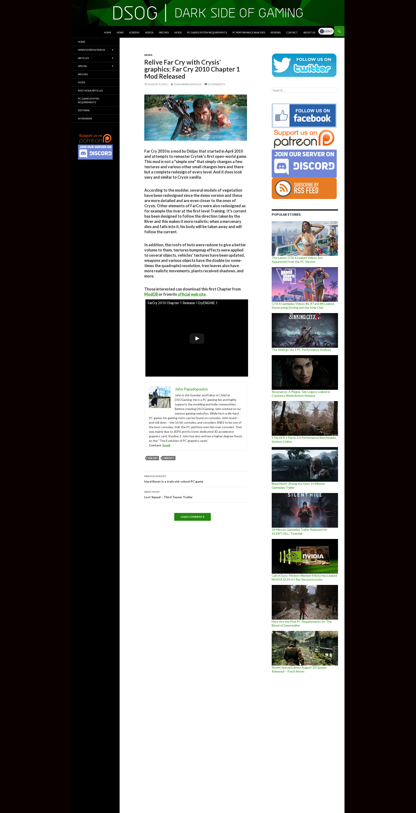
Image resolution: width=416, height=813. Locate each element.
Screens (134, 32)
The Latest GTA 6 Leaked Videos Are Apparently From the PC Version (297, 259)
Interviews (85, 118)
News (120, 32)
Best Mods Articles (90, 90)
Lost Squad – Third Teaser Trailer (168, 494)
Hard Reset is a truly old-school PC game (173, 479)
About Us (309, 32)
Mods (178, 32)
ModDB (151, 294)
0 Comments (216, 84)
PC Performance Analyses (248, 32)
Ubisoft (169, 458)
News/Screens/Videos (91, 49)
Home (107, 32)
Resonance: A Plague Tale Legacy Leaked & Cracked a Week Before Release (301, 393)
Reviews (276, 32)
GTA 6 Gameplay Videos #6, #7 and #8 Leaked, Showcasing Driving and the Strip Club (303, 305)
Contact (292, 32)
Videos (149, 32)
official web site (192, 294)
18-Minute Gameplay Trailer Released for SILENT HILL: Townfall (299, 531)
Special (82, 66)
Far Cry (153, 458)
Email (166, 445)
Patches (164, 32)
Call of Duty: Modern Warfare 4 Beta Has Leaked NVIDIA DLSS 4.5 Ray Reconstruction (304, 577)
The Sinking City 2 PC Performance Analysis (301, 349)
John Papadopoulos (188, 84)
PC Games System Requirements (207, 32)
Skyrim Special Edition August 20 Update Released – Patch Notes (299, 669)
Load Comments (192, 516)
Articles (83, 58)
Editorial (84, 110)
